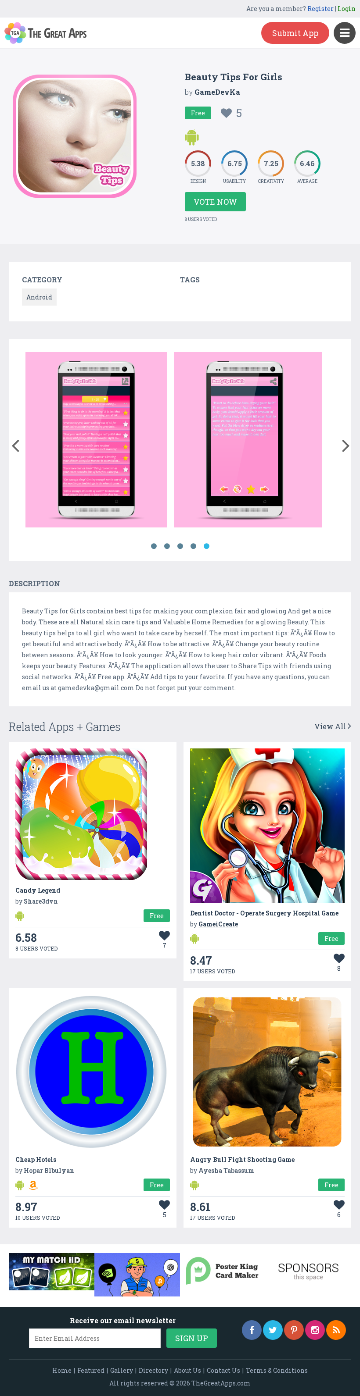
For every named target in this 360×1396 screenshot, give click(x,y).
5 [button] (206, 546)
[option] (96, 441)
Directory (153, 1370)
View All (331, 726)
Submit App (295, 33)
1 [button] (153, 546)
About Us (187, 1370)
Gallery (121, 1370)
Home (62, 1370)
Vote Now (215, 201)
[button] (15, 444)
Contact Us (223, 1370)
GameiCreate (218, 924)
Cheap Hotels (35, 1159)
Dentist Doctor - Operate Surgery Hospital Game (264, 913)
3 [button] (180, 546)
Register (320, 8)
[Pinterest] (294, 1330)
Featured (90, 1370)
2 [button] (166, 546)
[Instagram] (315, 1330)
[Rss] (336, 1330)
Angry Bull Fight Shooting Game (242, 1159)
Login (347, 8)
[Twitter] (273, 1330)
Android (39, 297)
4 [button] (193, 546)
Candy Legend (37, 890)
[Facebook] (252, 1330)
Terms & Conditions (277, 1370)
